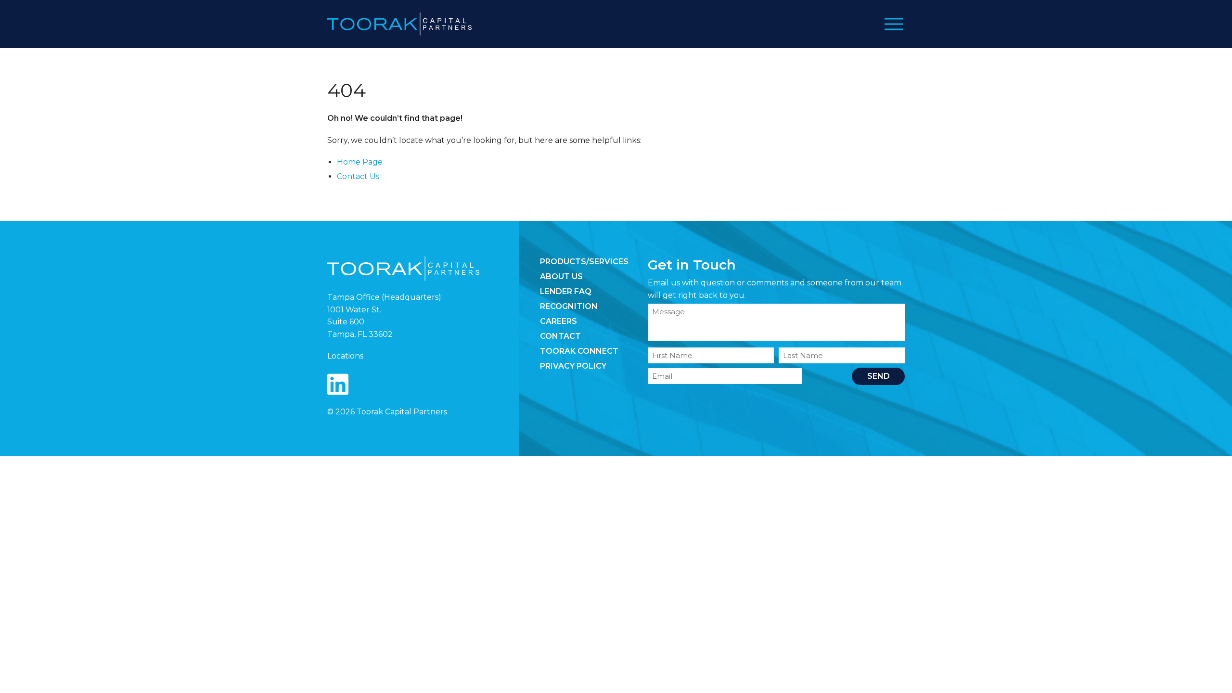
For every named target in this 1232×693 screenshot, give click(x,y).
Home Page (360, 162)
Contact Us (358, 176)
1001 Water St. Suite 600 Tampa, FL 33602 (360, 322)
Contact (560, 336)
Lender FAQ (565, 291)
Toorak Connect (579, 351)
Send (878, 376)
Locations (345, 355)
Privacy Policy (573, 366)
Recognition (569, 306)
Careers (558, 321)
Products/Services (584, 261)
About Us (561, 276)
